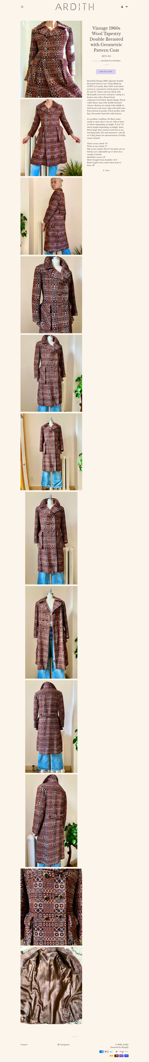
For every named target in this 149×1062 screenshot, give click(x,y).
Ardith (125, 1044)
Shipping (96, 61)
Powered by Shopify (119, 1047)
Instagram (64, 1044)
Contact (24, 1044)
